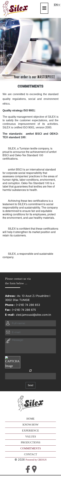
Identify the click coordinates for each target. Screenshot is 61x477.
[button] (4, 238)
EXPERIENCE (30, 430)
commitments (30, 448)
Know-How (30, 424)
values (30, 436)
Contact (30, 454)
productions (30, 442)
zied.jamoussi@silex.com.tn (33, 314)
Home (30, 418)
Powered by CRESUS (36, 459)
